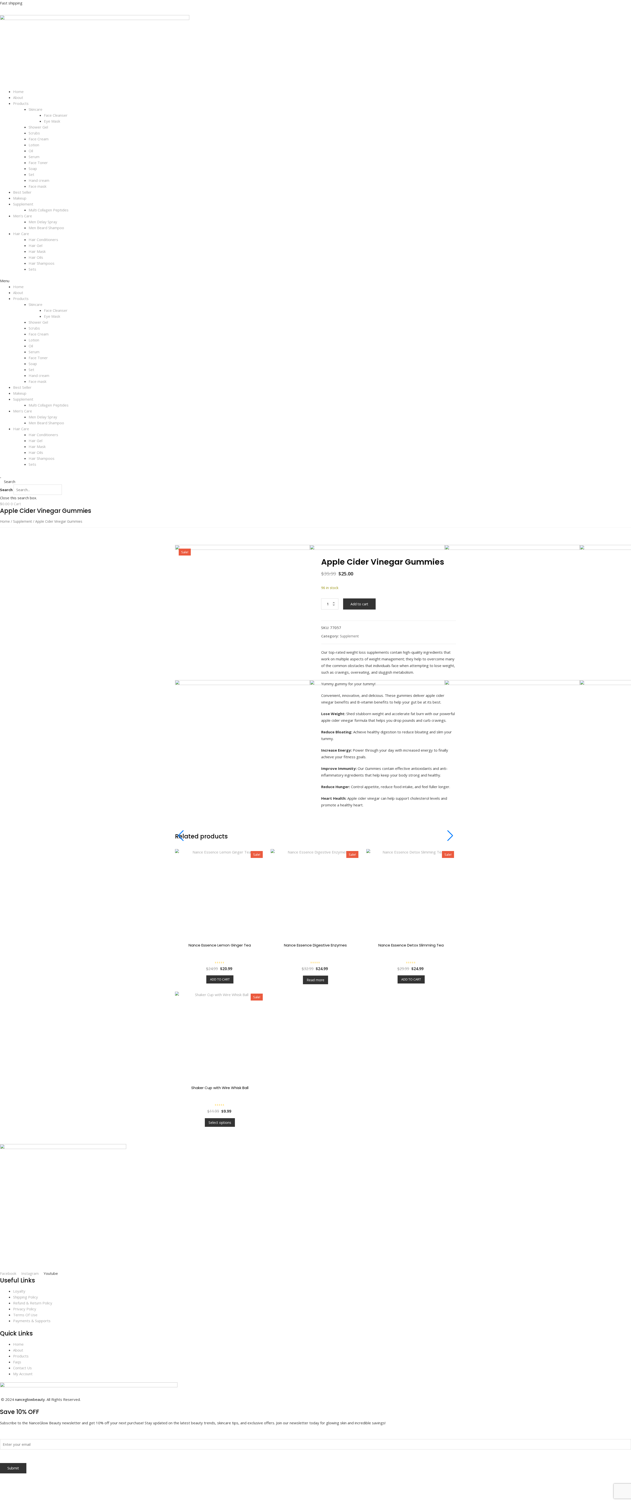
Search (6, 489)
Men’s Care (22, 215)
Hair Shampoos (41, 263)
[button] (315, 281)
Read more (315, 980)
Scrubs (34, 132)
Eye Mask (52, 121)
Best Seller (22, 192)
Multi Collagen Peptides (49, 209)
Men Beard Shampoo (46, 227)
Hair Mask (37, 251)
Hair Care (21, 233)
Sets (32, 269)
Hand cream (39, 180)
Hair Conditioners (43, 239)
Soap (33, 168)
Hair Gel (35, 245)
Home (18, 91)
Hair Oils (36, 257)
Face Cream (39, 138)
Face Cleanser (56, 115)
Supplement (23, 204)
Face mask (37, 186)
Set (31, 174)
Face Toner (38, 162)
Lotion (34, 144)
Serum (34, 156)
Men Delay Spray (43, 221)
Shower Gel (38, 127)
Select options (220, 1122)
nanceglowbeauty (30, 1399)
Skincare (35, 109)
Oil (31, 150)
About (18, 97)
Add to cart (359, 604)
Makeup (19, 198)
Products (21, 103)
